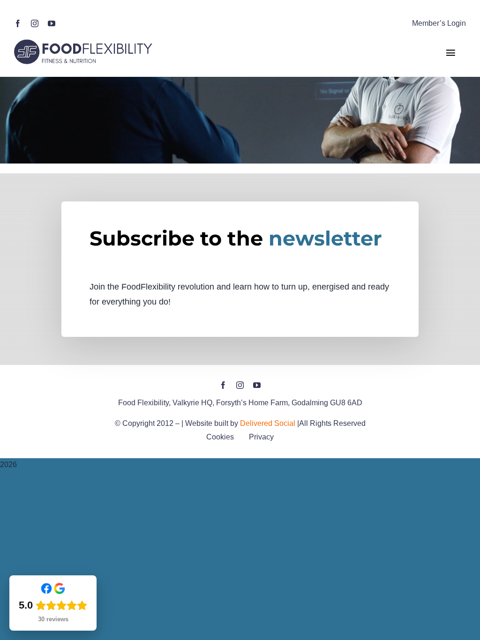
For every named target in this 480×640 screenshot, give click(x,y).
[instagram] (34, 23)
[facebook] (18, 23)
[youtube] (51, 23)
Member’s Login (439, 23)
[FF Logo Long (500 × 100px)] (84, 41)
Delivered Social (267, 423)
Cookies (220, 437)
